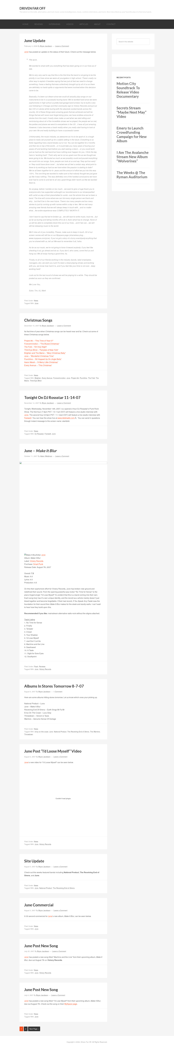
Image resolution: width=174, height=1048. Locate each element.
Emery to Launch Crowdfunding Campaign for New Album (132, 134)
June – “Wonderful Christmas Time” (39, 356)
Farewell (27, 418)
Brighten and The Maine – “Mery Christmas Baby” (45, 353)
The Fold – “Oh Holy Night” (35, 346)
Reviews (42, 666)
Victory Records (36, 561)
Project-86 (75, 378)
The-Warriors (95, 731)
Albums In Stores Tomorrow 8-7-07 (54, 686)
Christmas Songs (38, 320)
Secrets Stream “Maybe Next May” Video (131, 112)
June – (40, 450)
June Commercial (38, 905)
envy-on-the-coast (41, 731)
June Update (34, 40)
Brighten (38, 378)
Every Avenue (47, 378)
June (26, 51)
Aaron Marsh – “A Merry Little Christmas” (41, 362)
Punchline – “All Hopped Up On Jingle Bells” (43, 359)
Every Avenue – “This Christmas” (38, 365)
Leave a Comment (62, 46)
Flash (36, 666)
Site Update (34, 861)
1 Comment (58, 691)
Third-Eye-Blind (35, 380)
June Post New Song (41, 945)
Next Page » (34, 1029)
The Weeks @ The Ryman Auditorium (132, 174)
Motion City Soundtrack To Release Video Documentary (128, 89)
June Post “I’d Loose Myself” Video (52, 751)
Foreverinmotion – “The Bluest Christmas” (41, 343)
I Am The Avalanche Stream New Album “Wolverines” (133, 156)
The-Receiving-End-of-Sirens (78, 731)
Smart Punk (38, 564)
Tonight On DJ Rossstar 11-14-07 (52, 397)
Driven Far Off (33, 8)
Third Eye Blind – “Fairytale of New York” (41, 350)
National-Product (60, 731)
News (36, 300)
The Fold (91, 378)
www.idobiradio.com (66, 418)
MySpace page (70, 1004)
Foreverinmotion (59, 378)
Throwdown (28, 734)
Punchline (83, 378)
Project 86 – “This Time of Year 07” (38, 340)
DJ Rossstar (39, 434)
